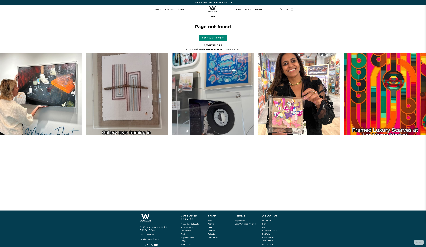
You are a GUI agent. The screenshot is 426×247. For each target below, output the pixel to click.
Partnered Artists (269, 231)
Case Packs (213, 237)
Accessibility (267, 244)
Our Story (266, 221)
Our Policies (186, 231)
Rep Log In (240, 221)
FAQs (183, 241)
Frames (211, 221)
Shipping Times (187, 238)
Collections (212, 234)
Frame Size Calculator (190, 224)
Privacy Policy (268, 237)
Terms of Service (269, 241)
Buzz (264, 227)
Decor (210, 227)
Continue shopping (213, 38)
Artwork (211, 224)
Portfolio (266, 234)
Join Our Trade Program (245, 224)
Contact (184, 234)
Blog (264, 224)
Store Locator (186, 244)
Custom (211, 231)
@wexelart (213, 45)
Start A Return (187, 227)
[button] (281, 9)
